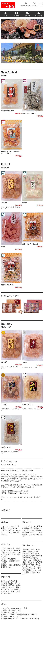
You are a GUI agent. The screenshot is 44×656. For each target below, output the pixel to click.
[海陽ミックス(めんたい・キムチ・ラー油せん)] (11, 135)
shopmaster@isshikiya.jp (30, 618)
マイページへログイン (26, 5)
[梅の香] (11, 228)
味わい (24, 202)
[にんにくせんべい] (32, 387)
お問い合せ (27, 15)
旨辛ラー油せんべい (7, 110)
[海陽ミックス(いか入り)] (32, 227)
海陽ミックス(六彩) (7, 285)
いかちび (4, 202)
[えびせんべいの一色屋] (8, 7)
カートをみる (34, 5)
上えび (24, 362)
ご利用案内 (16, 15)
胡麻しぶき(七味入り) (29, 113)
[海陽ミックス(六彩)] (11, 268)
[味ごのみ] (11, 387)
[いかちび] (11, 186)
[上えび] (32, 345)
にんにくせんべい (28, 404)
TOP (5, 15)
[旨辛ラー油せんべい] (11, 94)
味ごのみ (4, 404)
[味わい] (32, 186)
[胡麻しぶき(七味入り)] (32, 95)
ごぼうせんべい (6, 447)
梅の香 (3, 247)
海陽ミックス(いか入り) (30, 244)
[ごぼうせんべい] (11, 430)
